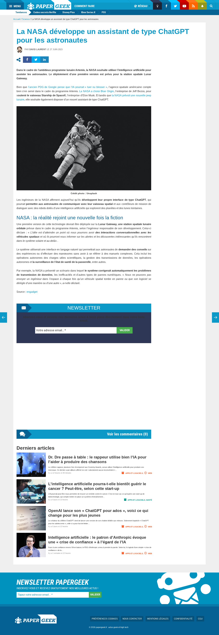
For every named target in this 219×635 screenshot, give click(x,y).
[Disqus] (84, 390)
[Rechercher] (211, 6)
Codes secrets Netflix (44, 12)
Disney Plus (69, 12)
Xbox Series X (88, 12)
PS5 (104, 12)
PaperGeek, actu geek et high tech (49, 5)
